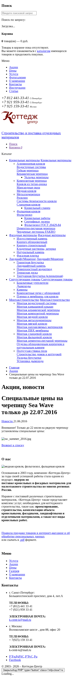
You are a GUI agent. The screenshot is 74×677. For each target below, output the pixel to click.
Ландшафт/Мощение (22, 259)
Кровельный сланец (37, 208)
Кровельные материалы (24, 160)
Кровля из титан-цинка (32, 184)
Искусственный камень (32, 238)
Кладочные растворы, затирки (36, 248)
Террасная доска (27, 272)
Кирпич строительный (31, 245)
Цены (13, 70)
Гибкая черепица (28, 170)
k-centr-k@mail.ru (20, 619)
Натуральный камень (30, 252)
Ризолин (22, 197)
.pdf (22, 539)
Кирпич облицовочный (32, 242)
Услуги (13, 74)
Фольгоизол (24, 214)
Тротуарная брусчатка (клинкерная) (40, 276)
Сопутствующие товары (24, 279)
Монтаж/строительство (24, 299)
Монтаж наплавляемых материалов (40, 327)
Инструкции (17, 87)
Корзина (15, 147)
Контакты (15, 84)
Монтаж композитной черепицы (38, 313)
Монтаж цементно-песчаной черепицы (42, 340)
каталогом (43, 51)
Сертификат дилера (37, 221)
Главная (14, 367)
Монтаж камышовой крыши (35, 306)
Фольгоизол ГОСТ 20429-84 (42, 225)
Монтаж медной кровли (32, 316)
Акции (13, 67)
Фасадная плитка (28, 255)
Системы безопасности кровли (37, 201)
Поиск (13, 144)
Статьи (13, 91)
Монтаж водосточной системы (37, 303)
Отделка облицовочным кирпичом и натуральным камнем (40, 345)
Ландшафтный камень (31, 265)
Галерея (14, 571)
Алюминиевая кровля (31, 163)
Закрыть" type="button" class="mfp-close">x (33, 670)
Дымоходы (24, 286)
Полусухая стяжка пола (32, 350)
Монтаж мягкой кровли (32, 323)
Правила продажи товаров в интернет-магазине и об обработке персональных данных (36, 534)
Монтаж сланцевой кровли (34, 333)
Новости (7, 421)
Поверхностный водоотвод (34, 269)
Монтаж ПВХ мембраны (33, 330)
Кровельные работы (37, 218)
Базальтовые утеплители (32, 282)
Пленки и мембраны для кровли (37, 296)
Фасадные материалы (23, 235)
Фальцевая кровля (28, 211)
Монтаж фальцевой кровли (34, 337)
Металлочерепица (28, 194)
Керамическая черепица (32, 173)
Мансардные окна (28, 187)
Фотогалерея (17, 77)
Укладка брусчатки (29, 357)
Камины (22, 289)
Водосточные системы (31, 167)
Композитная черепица (32, 180)
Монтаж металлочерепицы (34, 320)
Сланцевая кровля (28, 204)
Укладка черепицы (36, 177)
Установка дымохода (30, 361)
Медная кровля (26, 191)
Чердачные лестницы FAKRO (36, 231)
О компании (17, 80)
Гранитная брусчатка (30, 262)
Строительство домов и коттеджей (39, 354)
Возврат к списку (13, 445)
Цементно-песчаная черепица (36, 228)
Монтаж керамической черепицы (38, 310)
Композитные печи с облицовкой (38, 293)
